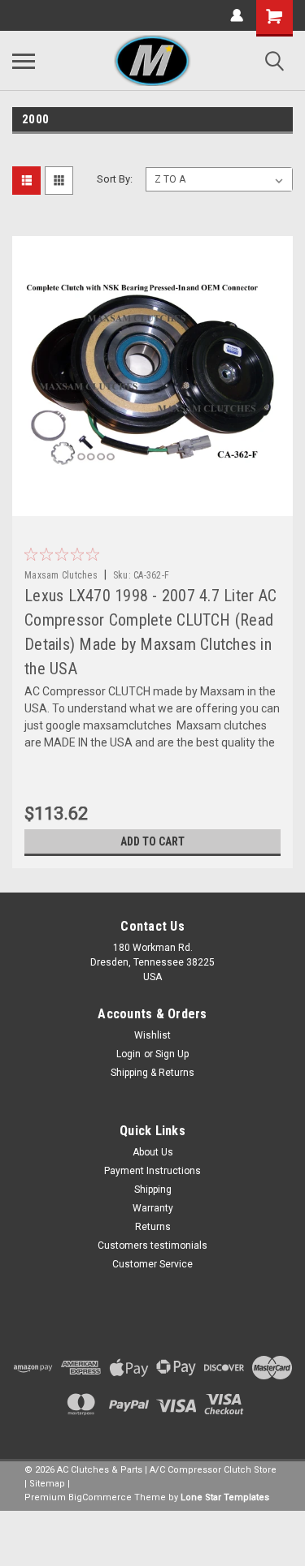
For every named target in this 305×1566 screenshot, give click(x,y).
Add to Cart (152, 841)
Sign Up (172, 1054)
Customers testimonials (152, 1245)
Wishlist (152, 1035)
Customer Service (152, 1264)
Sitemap (47, 1483)
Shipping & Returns (152, 1072)
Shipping (153, 1189)
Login (128, 1054)
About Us (153, 1152)
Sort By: (115, 179)
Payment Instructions (152, 1171)
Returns (153, 1227)
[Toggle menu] (23, 60)
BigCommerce (100, 1497)
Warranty (153, 1208)
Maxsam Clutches (61, 575)
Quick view (157, 503)
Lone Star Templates (225, 1497)
